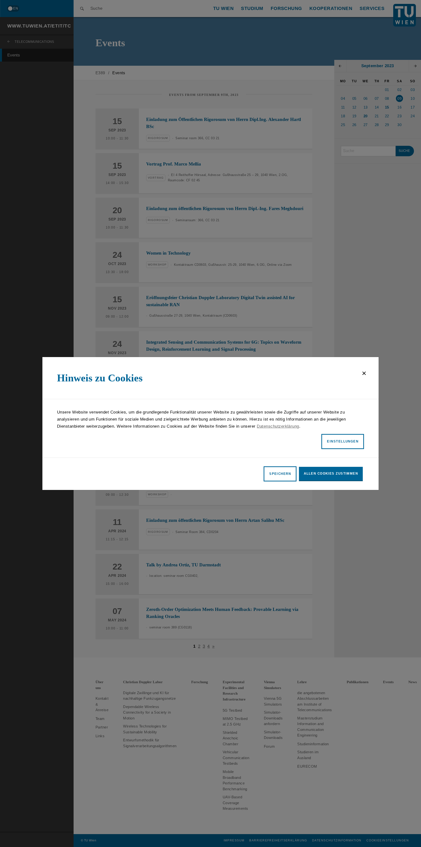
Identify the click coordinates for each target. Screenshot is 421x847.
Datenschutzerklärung (278, 426)
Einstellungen (342, 441)
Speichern (280, 474)
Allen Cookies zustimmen (331, 473)
